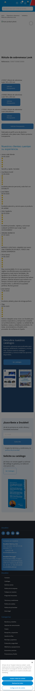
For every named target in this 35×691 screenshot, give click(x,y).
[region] (17, 675)
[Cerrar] (32, 662)
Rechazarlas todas (17, 683)
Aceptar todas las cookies (17, 678)
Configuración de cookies (17, 688)
